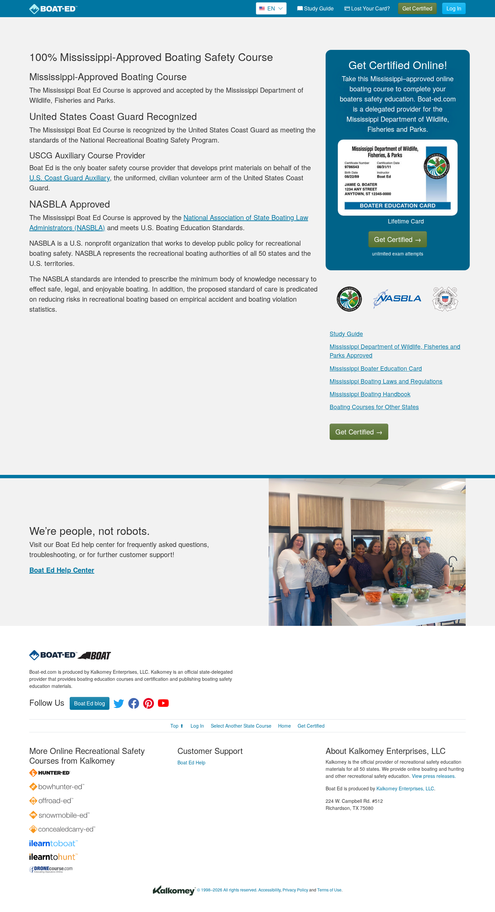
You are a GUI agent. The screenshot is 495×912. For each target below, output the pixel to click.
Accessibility (269, 890)
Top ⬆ (177, 725)
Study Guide (318, 8)
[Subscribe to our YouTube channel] (163, 705)
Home (284, 725)
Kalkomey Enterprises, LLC (405, 788)
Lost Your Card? (370, 8)
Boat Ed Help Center (61, 570)
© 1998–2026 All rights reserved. (227, 890)
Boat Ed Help (191, 762)
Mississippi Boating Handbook (370, 394)
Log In (454, 8)
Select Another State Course (241, 725)
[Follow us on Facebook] (133, 705)
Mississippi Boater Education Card (376, 368)
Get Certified (417, 8)
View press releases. (434, 775)
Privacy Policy (295, 890)
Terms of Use (329, 890)
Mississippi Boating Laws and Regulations (386, 381)
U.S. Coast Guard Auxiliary (69, 177)
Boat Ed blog (89, 703)
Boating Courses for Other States (374, 406)
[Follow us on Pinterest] (148, 705)
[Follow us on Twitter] (118, 705)
